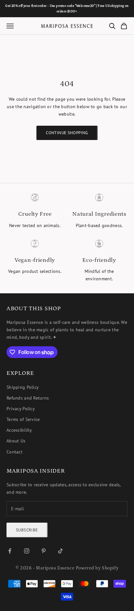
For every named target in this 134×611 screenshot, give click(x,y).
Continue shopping (67, 132)
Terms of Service (23, 419)
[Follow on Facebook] (10, 551)
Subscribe (27, 530)
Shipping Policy (23, 387)
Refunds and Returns (28, 398)
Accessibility (19, 430)
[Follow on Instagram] (26, 551)
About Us (16, 441)
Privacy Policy (21, 409)
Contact (14, 452)
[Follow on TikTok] (60, 551)
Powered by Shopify (97, 568)
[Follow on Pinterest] (43, 551)
